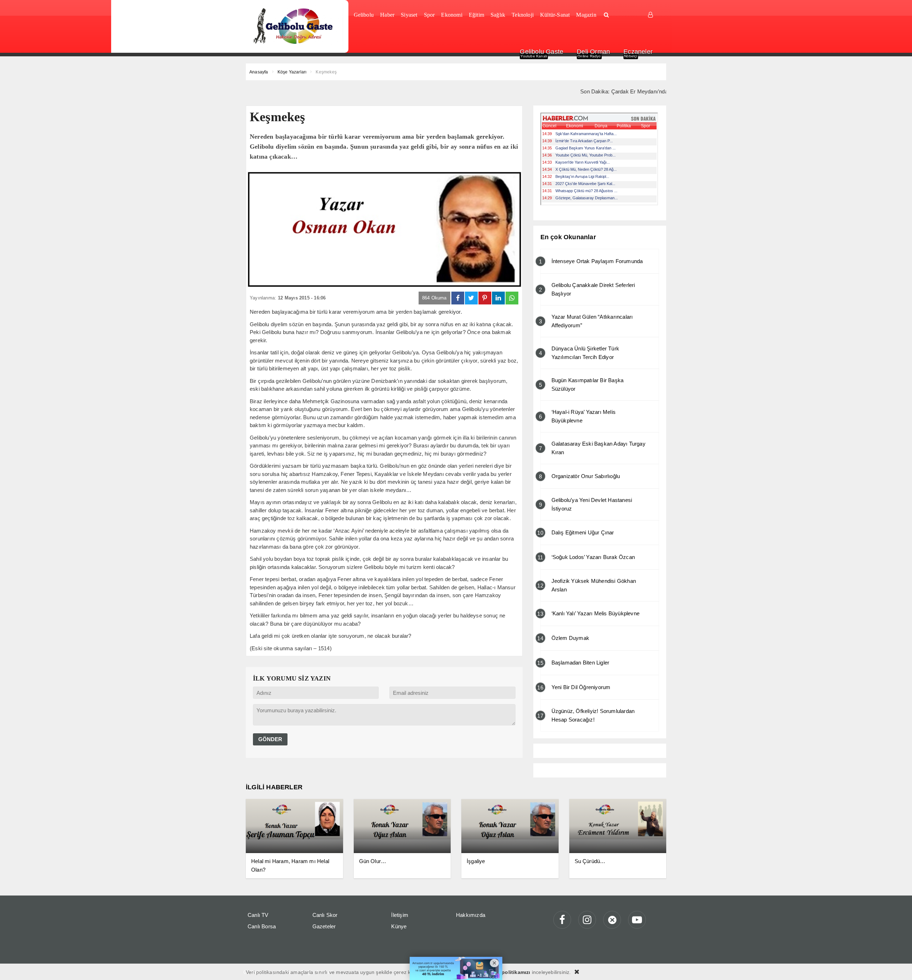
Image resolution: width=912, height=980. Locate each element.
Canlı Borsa (262, 926)
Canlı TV (258, 915)
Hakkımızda (470, 915)
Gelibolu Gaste (541, 51)
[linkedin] (498, 298)
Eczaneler (638, 51)
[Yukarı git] (898, 966)
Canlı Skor (325, 915)
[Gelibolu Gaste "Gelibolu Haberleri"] (294, 26)
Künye (398, 926)
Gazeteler (324, 926)
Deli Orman (593, 51)
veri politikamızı (510, 972)
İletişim (399, 915)
